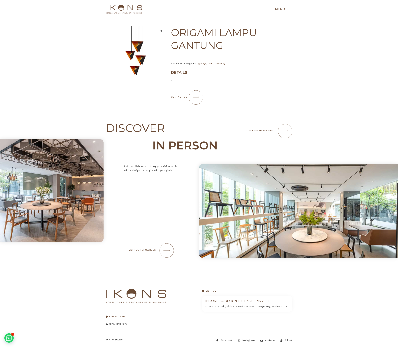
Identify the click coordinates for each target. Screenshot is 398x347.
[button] (9, 338)
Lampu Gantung (216, 63)
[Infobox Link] (247, 304)
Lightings (201, 63)
